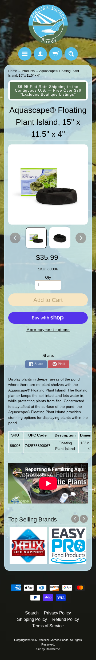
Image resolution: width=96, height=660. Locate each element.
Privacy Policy (57, 613)
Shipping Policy (32, 619)
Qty (48, 277)
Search (32, 613)
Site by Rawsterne (48, 649)
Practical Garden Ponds (53, 640)
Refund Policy (65, 619)
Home (12, 71)
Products (28, 71)
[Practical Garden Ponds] (48, 24)
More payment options (48, 330)
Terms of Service (48, 626)
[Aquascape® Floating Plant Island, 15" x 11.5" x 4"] (36, 237)
